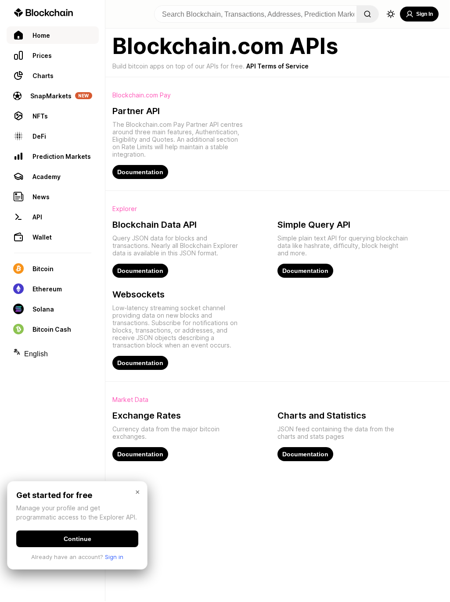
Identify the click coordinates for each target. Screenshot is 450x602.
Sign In (424, 14)
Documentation (140, 172)
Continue (77, 538)
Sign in (114, 556)
